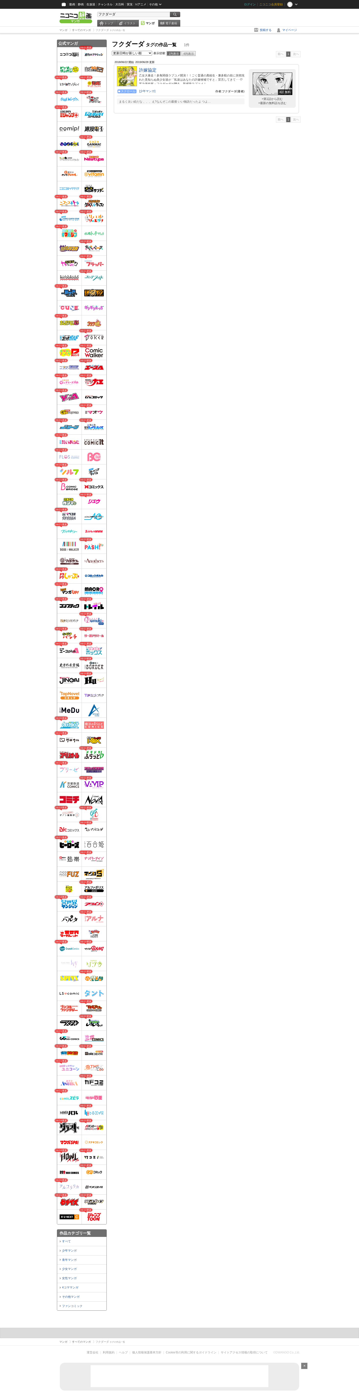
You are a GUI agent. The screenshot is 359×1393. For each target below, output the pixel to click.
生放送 (90, 4)
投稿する (266, 30)
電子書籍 (171, 23)
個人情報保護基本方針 (146, 1352)
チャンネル (105, 4)
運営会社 (92, 1352)
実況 (130, 4)
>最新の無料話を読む (272, 103)
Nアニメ (140, 4)
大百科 (119, 4)
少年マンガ (69, 1250)
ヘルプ (123, 1352)
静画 (81, 4)
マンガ (150, 23)
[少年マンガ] (147, 91)
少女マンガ (69, 1269)
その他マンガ (71, 1296)
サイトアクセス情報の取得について (244, 1352)
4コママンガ (70, 1287)
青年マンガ (69, 1260)
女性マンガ (69, 1278)
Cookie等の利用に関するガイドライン (191, 1352)
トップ (108, 23)
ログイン (250, 4)
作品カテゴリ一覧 (75, 1233)
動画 (72, 4)
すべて (66, 1241)
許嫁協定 (148, 70)
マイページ (289, 30)
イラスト (130, 23)
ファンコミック (72, 1306)
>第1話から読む (272, 99)
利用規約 (109, 1352)
